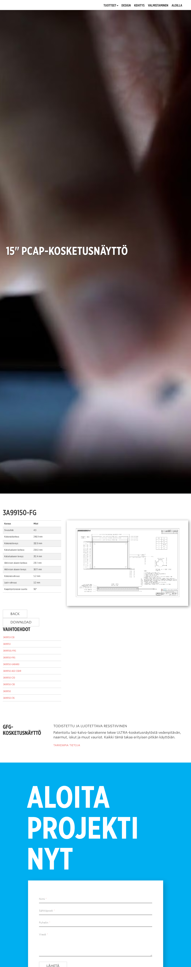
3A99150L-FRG (9, 650)
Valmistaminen (158, 5)
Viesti (42, 934)
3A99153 (6, 644)
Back (15, 614)
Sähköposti (46, 910)
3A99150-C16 (9, 697)
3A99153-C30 (9, 637)
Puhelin (43, 922)
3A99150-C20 (9, 677)
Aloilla (177, 5)
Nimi (42, 899)
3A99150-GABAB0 (11, 664)
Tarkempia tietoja (66, 745)
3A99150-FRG (9, 657)
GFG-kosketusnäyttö (22, 729)
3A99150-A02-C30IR (12, 671)
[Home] (28, 5)
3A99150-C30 (9, 684)
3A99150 (7, 691)
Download (21, 622)
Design (126, 5)
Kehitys (139, 5)
